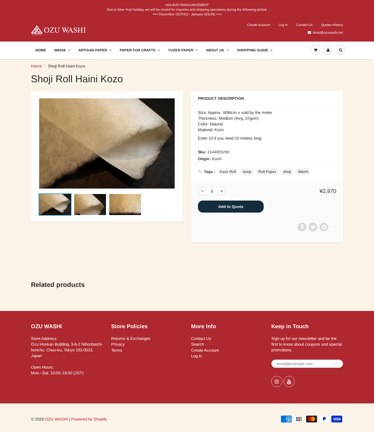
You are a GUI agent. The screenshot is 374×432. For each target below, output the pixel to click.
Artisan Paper (92, 50)
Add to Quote (230, 206)
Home (40, 50)
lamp (247, 171)
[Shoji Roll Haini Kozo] (107, 143)
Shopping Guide (252, 50)
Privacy (118, 344)
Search (197, 344)
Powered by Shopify (89, 419)
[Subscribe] (336, 363)
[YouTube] (289, 381)
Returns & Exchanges (131, 338)
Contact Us (304, 25)
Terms (116, 350)
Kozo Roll (228, 171)
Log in (283, 25)
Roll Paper (267, 171)
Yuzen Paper (180, 50)
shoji (287, 171)
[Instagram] (276, 381)
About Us (215, 50)
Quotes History (332, 25)
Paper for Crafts (138, 50)
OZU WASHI (56, 419)
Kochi (216, 159)
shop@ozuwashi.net (328, 32)
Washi (60, 50)
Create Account (258, 25)
